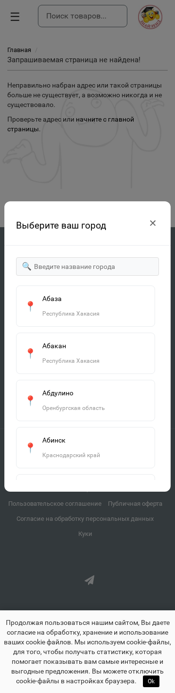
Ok (151, 681)
